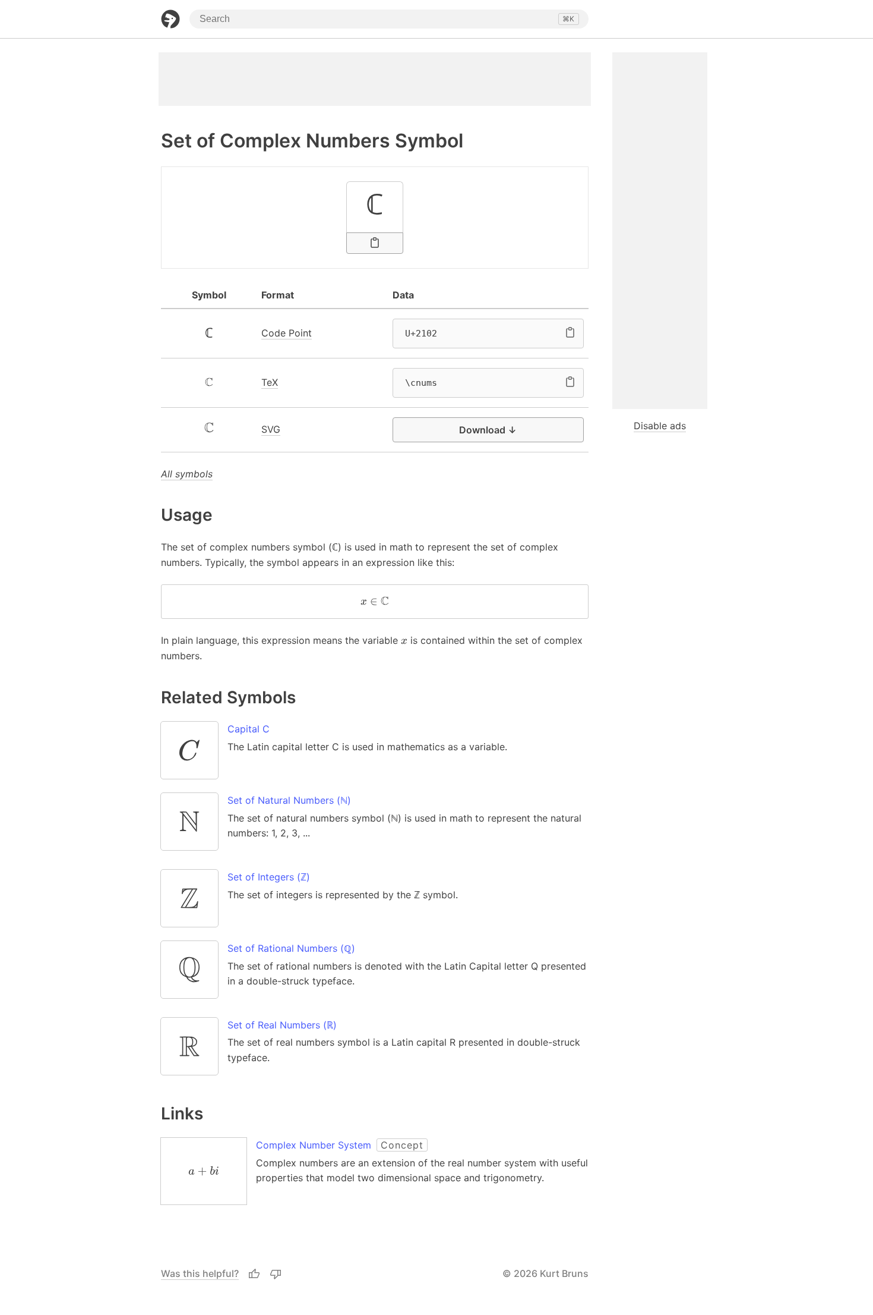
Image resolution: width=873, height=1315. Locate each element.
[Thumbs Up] (254, 1274)
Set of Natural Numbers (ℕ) (289, 800)
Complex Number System (313, 1145)
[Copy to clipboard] (374, 243)
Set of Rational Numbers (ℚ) (291, 948)
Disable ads (660, 426)
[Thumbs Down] (275, 1274)
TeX (269, 382)
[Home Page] (170, 19)
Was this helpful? (200, 1273)
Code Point (286, 333)
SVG (270, 429)
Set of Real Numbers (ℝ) (282, 1025)
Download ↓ (488, 430)
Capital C (248, 729)
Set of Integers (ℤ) (268, 877)
